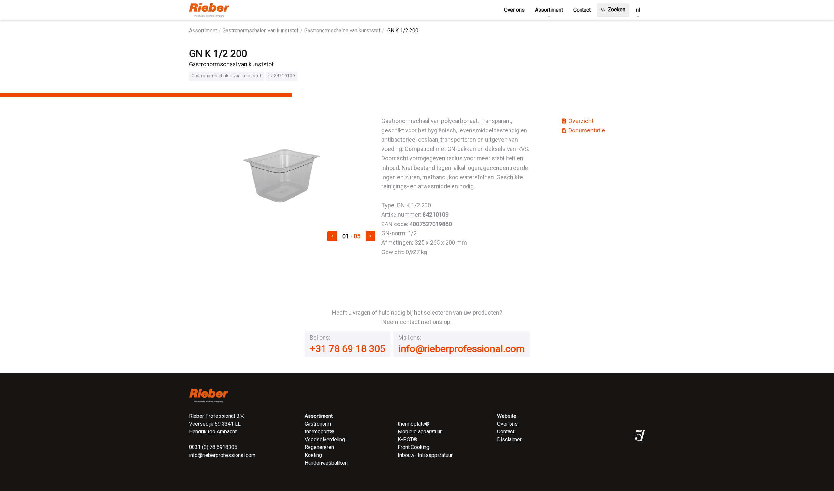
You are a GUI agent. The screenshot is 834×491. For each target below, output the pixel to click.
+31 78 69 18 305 (347, 348)
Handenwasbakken (326, 463)
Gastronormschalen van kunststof (261, 30)
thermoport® (319, 432)
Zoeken (613, 10)
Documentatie (583, 130)
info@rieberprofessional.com (461, 348)
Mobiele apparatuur (420, 432)
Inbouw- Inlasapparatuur (425, 455)
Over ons (507, 424)
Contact (505, 432)
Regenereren (319, 447)
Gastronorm (318, 424)
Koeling (313, 455)
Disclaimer (509, 439)
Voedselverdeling (325, 439)
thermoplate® (413, 424)
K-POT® (407, 439)
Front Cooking (413, 447)
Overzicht (577, 120)
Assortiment (203, 30)
